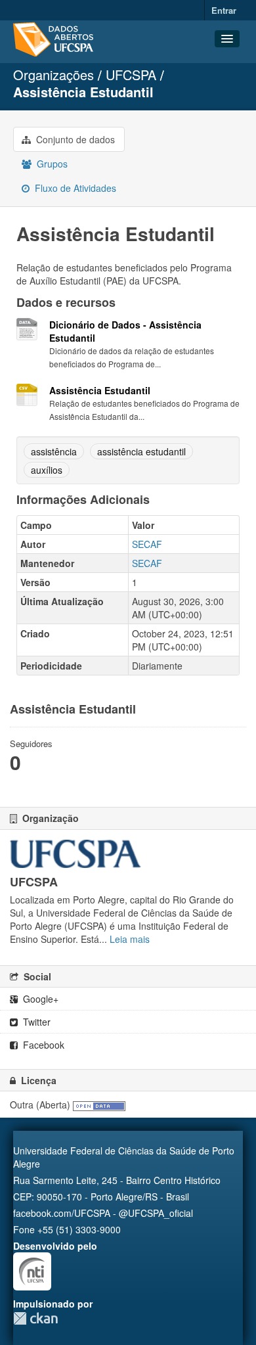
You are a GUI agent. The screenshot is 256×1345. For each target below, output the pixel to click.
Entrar (223, 10)
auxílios (46, 469)
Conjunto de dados (74, 139)
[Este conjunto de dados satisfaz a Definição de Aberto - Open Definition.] (99, 1104)
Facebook (42, 1044)
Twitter (35, 1021)
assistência (54, 451)
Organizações (53, 74)
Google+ (39, 998)
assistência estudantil (141, 451)
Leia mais (130, 939)
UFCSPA (131, 74)
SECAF (147, 544)
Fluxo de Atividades (74, 187)
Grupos (51, 163)
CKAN (35, 1318)
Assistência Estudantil (83, 91)
